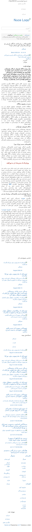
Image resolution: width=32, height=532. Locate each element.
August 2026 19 (17, 288)
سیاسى (24, 494)
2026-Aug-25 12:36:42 (16, 352)
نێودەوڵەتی (23, 501)
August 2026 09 (17, 307)
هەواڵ (12, 455)
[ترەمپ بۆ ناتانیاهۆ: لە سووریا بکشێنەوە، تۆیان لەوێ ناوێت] (14, 431)
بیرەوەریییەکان (22, 491)
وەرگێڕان (10, 35)
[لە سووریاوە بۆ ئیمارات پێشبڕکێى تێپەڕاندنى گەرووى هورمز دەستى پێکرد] (14, 401)
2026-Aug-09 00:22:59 (16, 379)
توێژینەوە (23, 463)
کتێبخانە (24, 471)
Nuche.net (7, 525)
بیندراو (14, 346)
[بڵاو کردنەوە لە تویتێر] (14, 250)
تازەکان (14, 339)
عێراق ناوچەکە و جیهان (7, 464)
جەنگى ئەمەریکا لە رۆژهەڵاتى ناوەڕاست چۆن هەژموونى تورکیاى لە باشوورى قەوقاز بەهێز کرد (14, 293)
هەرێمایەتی (23, 498)
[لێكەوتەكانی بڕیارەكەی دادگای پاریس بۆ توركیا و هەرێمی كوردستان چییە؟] (16, 56)
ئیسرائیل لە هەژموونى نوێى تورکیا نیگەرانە (16, 275)
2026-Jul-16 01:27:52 (16, 435)
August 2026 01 (17, 325)
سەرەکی (27, 35)
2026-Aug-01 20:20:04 (16, 391)
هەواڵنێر (24, 49)
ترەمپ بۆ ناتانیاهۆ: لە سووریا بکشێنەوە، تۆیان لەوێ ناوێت (17, 439)
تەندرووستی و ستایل (22, 476)
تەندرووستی (6, 477)
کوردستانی (7, 459)
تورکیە (8, 484)
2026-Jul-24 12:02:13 (16, 405)
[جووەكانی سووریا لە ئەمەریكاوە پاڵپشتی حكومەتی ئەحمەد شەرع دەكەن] (14, 316)
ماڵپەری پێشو (6, 522)
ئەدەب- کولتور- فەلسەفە (23, 506)
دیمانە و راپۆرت (24, 467)
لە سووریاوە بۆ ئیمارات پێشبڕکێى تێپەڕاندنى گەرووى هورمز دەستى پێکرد (16, 410)
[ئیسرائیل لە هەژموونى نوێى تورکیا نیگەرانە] (15, 262)
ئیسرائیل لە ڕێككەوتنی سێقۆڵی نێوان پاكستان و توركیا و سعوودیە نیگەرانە (15, 311)
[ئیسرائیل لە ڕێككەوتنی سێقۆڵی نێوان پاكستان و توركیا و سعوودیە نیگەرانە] (14, 298)
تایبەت (14, 342)
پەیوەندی (23, 9)
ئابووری (8, 470)
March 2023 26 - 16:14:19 (18, 52)
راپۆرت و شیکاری (18, 35)
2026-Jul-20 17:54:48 (16, 421)
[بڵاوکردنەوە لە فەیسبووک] (14, 248)
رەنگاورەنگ (7, 473)
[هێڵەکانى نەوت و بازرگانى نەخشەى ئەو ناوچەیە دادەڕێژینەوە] (14, 443)
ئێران (8, 480)
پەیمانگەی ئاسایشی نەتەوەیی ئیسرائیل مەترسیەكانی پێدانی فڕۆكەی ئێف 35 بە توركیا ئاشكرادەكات (14, 426)
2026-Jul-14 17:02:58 (16, 447)
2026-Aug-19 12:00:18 (16, 365)
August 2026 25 (17, 270)
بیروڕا (24, 480)
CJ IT (19, 525)
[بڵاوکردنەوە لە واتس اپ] (14, 255)
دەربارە (24, 14)
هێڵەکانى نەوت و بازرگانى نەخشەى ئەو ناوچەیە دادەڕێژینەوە (15, 451)
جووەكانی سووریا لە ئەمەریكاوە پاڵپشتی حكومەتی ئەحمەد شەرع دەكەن (16, 330)
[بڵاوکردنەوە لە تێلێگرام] (14, 253)
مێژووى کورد (22, 487)
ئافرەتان (28, 455)
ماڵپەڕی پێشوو (22, 3)
